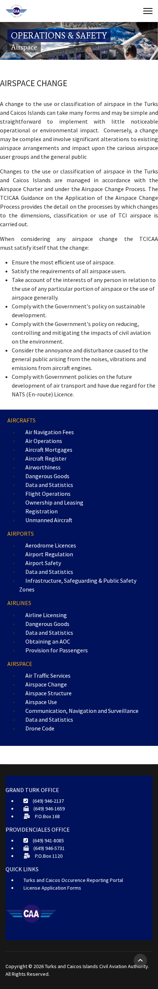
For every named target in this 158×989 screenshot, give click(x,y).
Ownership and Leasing (54, 502)
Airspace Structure (48, 693)
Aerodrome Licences (50, 545)
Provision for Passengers (56, 650)
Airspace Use (41, 702)
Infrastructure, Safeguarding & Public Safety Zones (77, 585)
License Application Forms (52, 887)
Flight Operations (48, 493)
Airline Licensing (46, 615)
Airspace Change (46, 684)
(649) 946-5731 (48, 848)
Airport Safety (43, 563)
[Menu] (147, 11)
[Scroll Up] (140, 960)
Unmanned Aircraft (48, 520)
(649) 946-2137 (48, 801)
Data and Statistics (49, 484)
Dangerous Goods (47, 476)
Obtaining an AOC (47, 641)
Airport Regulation (49, 554)
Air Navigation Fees (49, 432)
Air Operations (43, 440)
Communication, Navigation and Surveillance (82, 710)
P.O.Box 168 (47, 816)
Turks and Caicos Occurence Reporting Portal (73, 880)
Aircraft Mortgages (48, 449)
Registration (41, 511)
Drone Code (39, 728)
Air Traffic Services (48, 675)
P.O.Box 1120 (48, 856)
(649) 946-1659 (48, 808)
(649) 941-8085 (48, 840)
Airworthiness (43, 467)
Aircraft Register (46, 458)
